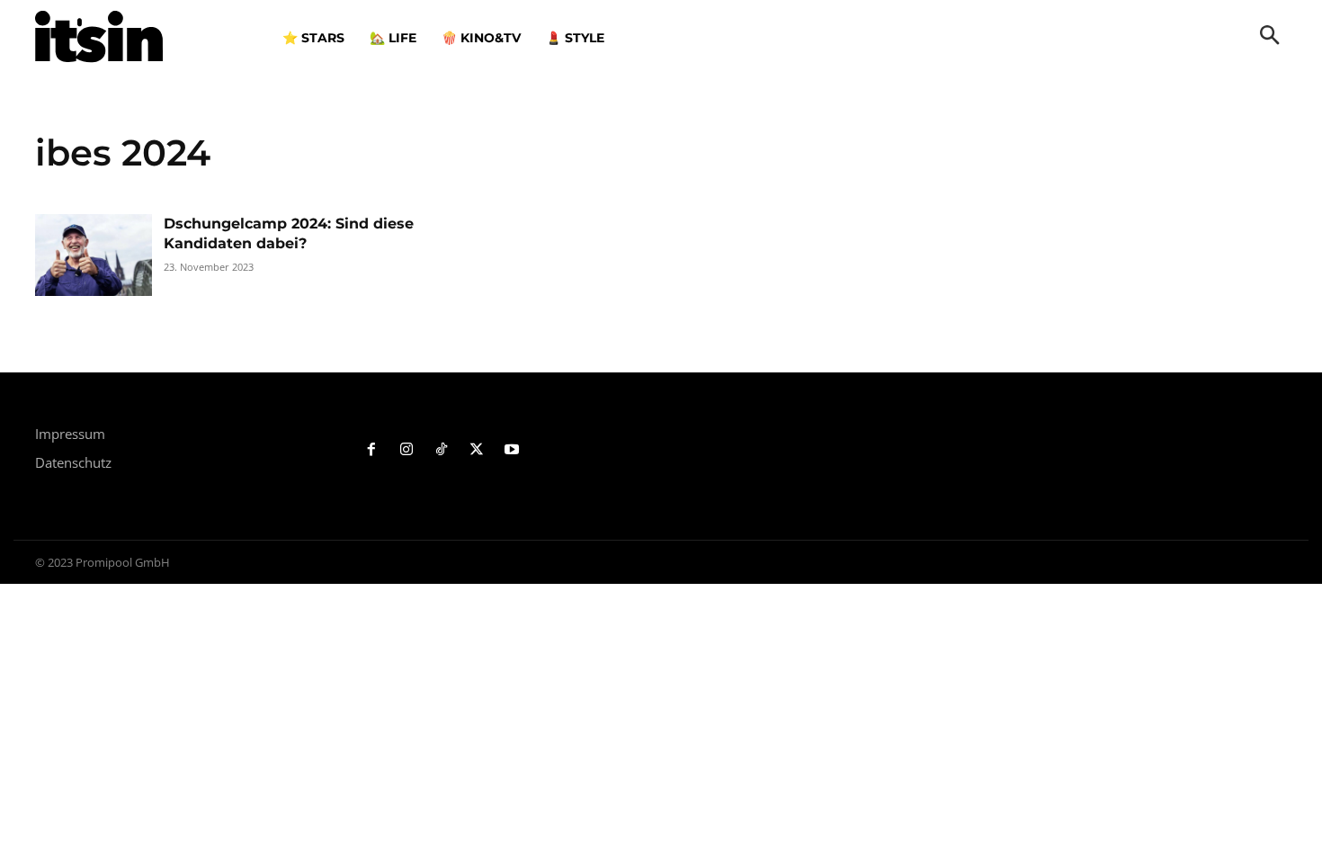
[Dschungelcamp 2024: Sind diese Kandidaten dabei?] (93, 255)
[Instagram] (407, 450)
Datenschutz (73, 462)
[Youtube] (511, 450)
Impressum (70, 434)
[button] (1270, 37)
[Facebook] (372, 450)
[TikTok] (442, 450)
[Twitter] (476, 450)
